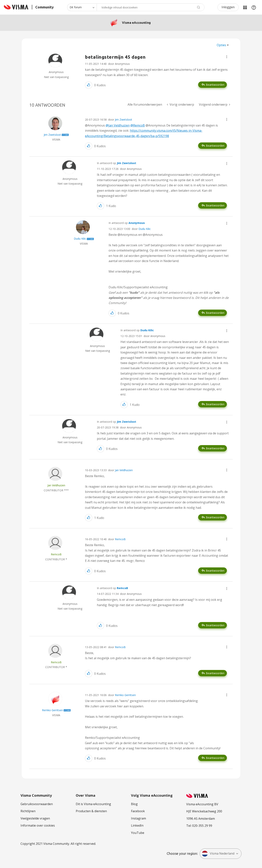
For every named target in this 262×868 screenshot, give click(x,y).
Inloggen (228, 7)
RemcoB (120, 539)
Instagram (138, 818)
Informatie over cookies (38, 825)
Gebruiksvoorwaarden (37, 804)
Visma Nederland (222, 853)
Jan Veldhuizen (124, 470)
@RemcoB (137, 125)
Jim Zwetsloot (123, 119)
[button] (227, 57)
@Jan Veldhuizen (118, 125)
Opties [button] (221, 45)
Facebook (138, 811)
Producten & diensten (91, 811)
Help (253, 7)
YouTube (137, 833)
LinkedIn (137, 825)
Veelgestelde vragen (35, 818)
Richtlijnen (28, 811)
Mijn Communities (245, 7)
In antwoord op (116, 163)
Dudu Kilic (144, 229)
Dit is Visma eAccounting (93, 804)
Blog (134, 804)
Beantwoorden (215, 84)
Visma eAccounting (136, 22)
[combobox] (150, 7)
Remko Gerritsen (125, 695)
